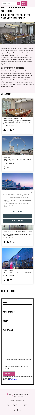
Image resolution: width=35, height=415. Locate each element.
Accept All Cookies (17, 220)
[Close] (32, 192)
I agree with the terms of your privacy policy (16, 367)
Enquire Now (24, 3)
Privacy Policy (13, 379)
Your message (8, 330)
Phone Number (9, 312)
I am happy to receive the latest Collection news (18, 361)
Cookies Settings (17, 211)
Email (5, 321)
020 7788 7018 (18, 396)
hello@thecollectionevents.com (18, 394)
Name (5, 302)
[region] (17, 207)
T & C (8, 404)
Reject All (17, 216)
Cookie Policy (25, 404)
